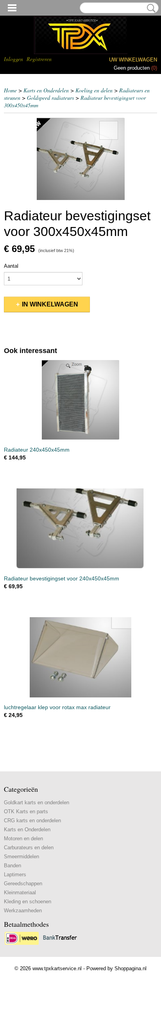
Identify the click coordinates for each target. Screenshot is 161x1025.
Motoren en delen (23, 838)
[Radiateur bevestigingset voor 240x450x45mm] (80, 528)
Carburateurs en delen (29, 847)
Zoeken (150, 8)
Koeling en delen (94, 90)
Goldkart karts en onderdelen (36, 802)
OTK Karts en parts (26, 811)
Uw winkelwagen (133, 60)
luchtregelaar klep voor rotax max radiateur (57, 707)
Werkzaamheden (23, 910)
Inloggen (13, 59)
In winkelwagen (50, 304)
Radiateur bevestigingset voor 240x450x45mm (61, 578)
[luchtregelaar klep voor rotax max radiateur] (80, 657)
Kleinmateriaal (20, 892)
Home (10, 90)
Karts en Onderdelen (46, 90)
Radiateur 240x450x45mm (37, 450)
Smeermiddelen (21, 856)
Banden (12, 865)
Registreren (39, 59)
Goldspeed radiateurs (50, 97)
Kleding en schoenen (27, 901)
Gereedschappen (23, 883)
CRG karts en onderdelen (32, 820)
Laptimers (15, 874)
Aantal (11, 266)
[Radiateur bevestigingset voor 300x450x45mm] (80, 158)
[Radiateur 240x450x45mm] (80, 400)
